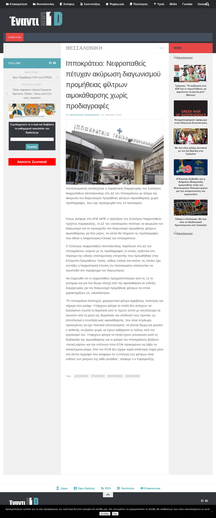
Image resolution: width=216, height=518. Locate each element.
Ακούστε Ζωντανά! (32, 162)
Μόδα (173, 4)
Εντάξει (105, 513)
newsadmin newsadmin (84, 115)
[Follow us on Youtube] (54, 63)
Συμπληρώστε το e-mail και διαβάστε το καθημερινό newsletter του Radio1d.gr (32, 128)
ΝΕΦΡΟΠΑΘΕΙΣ (115, 376)
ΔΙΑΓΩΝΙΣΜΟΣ (81, 376)
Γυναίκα (187, 4)
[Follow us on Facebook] (50, 63)
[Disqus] (115, 428)
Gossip (202, 4)
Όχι (115, 513)
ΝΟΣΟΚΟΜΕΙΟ (133, 376)
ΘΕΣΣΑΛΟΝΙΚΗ (84, 48)
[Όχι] (211, 511)
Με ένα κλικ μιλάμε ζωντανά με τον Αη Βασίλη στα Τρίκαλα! (191, 150)
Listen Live (14, 37)
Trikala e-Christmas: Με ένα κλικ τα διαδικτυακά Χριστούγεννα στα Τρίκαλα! (191, 222)
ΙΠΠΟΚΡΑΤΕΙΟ (98, 376)
